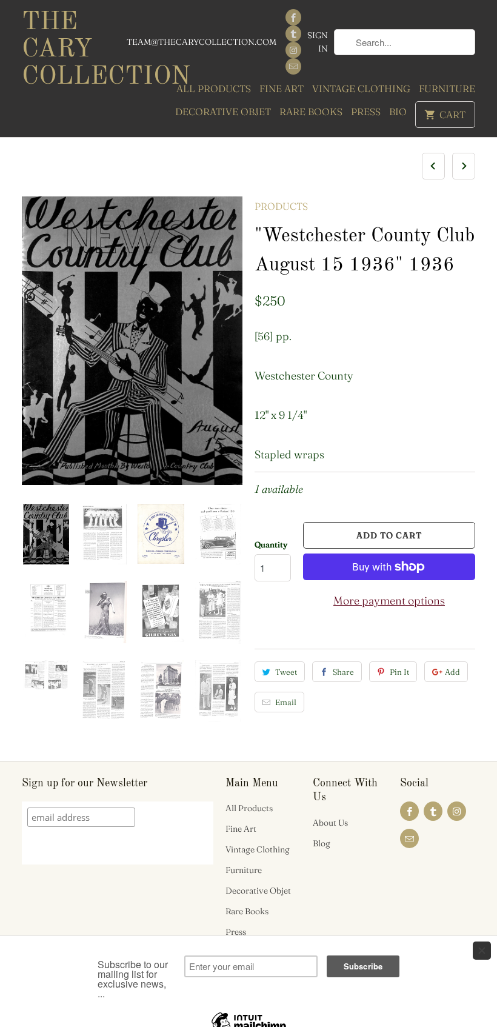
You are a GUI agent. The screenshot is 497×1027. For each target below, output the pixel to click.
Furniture (447, 88)
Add (452, 672)
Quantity (271, 544)
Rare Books (310, 111)
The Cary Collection (74, 50)
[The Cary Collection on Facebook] (293, 17)
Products (281, 206)
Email (285, 702)
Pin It (399, 672)
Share (343, 672)
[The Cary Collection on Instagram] (293, 50)
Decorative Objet (223, 111)
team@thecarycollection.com (201, 41)
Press (366, 111)
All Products (213, 88)
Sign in (317, 42)
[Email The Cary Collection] (293, 66)
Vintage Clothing (361, 88)
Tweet (286, 672)
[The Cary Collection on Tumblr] (293, 33)
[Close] (482, 951)
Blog (321, 843)
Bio (398, 111)
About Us (330, 822)
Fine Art (281, 88)
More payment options (389, 600)
